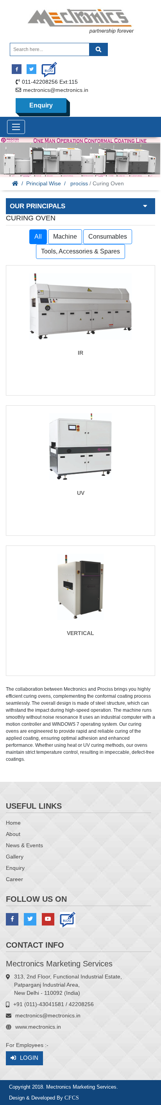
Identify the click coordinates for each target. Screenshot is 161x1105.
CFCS (71, 1098)
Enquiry (41, 105)
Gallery (14, 856)
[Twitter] (31, 69)
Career (14, 879)
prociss (79, 183)
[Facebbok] (16, 69)
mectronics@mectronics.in (55, 90)
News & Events (24, 845)
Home (13, 823)
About (13, 834)
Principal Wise (43, 183)
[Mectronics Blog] (46, 67)
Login (29, 1057)
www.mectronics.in (38, 1027)
